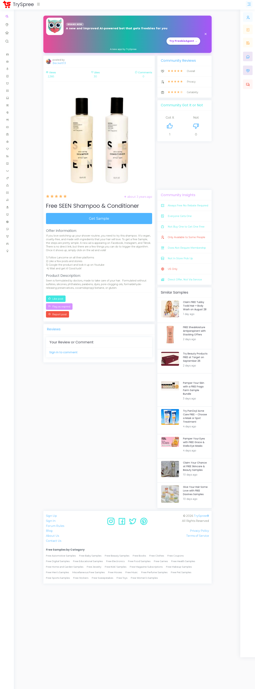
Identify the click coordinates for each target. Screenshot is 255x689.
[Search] (7, 41)
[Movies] (7, 192)
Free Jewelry (94, 566)
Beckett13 (59, 63)
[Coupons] (7, 90)
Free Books (139, 555)
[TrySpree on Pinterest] (143, 522)
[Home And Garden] (7, 141)
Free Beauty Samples (117, 555)
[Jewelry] (7, 149)
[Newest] (7, 24)
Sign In (51, 521)
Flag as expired (61, 306)
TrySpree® (201, 515)
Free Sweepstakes (102, 577)
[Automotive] (7, 54)
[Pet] (7, 214)
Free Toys (122, 577)
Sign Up (51, 515)
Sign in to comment (63, 352)
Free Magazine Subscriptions (146, 566)
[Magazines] (7, 163)
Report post (59, 314)
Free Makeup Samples (179, 566)
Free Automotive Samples (61, 555)
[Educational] (7, 105)
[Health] (7, 134)
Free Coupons (175, 555)
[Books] (7, 76)
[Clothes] (7, 83)
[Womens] (7, 251)
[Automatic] (7, 16)
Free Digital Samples (58, 561)
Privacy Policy (199, 530)
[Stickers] (7, 229)
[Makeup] (7, 170)
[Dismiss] (205, 34)
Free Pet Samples (181, 572)
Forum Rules (55, 526)
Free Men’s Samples (57, 572)
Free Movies (115, 572)
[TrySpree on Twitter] (134, 522)
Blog (49, 530)
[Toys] (7, 243)
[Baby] (7, 61)
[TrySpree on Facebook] (123, 522)
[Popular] (7, 33)
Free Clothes (156, 555)
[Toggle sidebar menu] (249, 4)
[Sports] (7, 221)
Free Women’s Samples (144, 577)
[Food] (7, 119)
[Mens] (7, 178)
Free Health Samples (183, 561)
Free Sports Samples (58, 577)
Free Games (161, 561)
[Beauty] (7, 68)
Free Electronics (115, 561)
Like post (57, 298)
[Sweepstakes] (7, 236)
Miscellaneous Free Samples (88, 572)
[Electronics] (7, 112)
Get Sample (99, 218)
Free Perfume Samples (154, 572)
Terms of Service (197, 535)
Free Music (131, 572)
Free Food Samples (139, 561)
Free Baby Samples (90, 555)
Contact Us (53, 540)
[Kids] (7, 156)
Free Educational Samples (88, 561)
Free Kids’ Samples (115, 566)
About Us (52, 535)
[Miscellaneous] (7, 185)
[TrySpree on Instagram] (112, 522)
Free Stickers (80, 577)
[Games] (7, 127)
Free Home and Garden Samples (64, 566)
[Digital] (7, 98)
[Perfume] (7, 207)
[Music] (7, 200)
